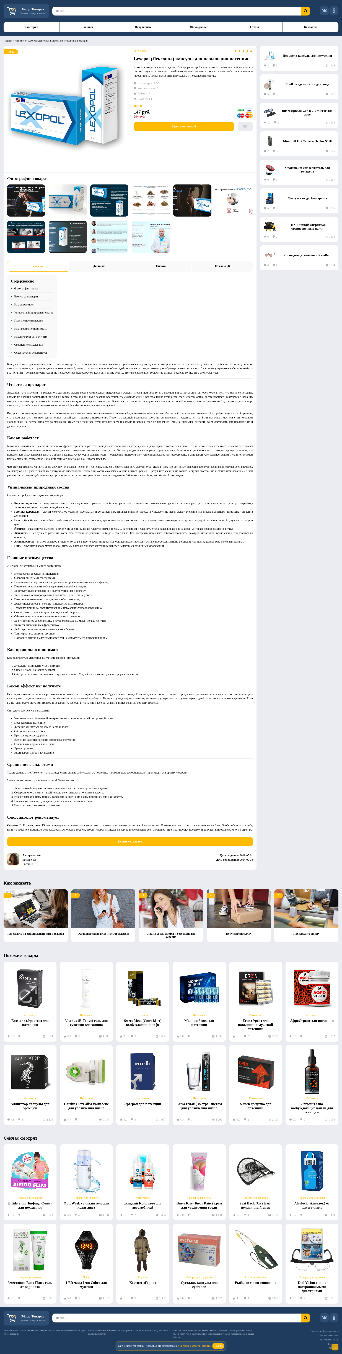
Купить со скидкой (184, 126)
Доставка (99, 266)
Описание (38, 266)
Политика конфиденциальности (324, 1331)
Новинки (87, 27)
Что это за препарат (26, 296)
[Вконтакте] (324, 10)
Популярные (143, 27)
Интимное (20, 40)
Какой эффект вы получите (30, 336)
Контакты (310, 27)
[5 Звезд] (251, 51)
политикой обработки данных (194, 1346)
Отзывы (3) (222, 266)
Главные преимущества (28, 320)
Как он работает (24, 304)
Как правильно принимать (30, 328)
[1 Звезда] (235, 51)
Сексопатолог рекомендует (30, 352)
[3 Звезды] (243, 51)
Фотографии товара (26, 288)
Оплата (161, 266)
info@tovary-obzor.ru (329, 1339)
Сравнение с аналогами (28, 344)
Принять (218, 1346)
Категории (31, 27)
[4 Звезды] (247, 51)
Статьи (255, 27)
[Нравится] (245, 126)
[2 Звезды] (239, 51)
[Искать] (305, 11)
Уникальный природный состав (33, 312)
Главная (8, 40)
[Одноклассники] (334, 10)
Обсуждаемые (199, 27)
